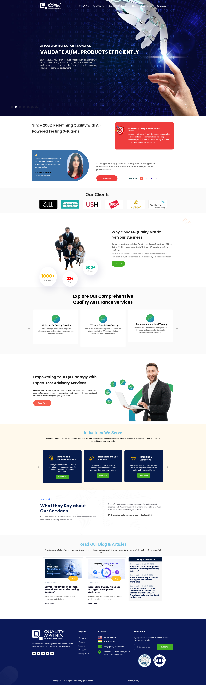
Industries (123, 6)
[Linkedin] (34, 653)
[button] (186, 106)
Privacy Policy (133, 681)
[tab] (12, 107)
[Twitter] (151, 178)
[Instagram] (146, 178)
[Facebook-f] (141, 178)
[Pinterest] (156, 178)
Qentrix (111, 6)
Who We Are (84, 6)
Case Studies (146, 6)
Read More (49, 603)
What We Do (98, 6)
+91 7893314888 (110, 641)
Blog (134, 6)
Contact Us (161, 6)
